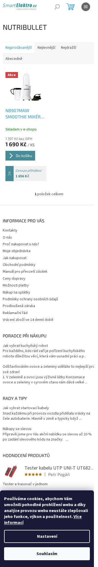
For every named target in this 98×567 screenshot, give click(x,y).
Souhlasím (46, 554)
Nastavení (47, 536)
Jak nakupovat (14, 258)
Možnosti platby (16, 285)
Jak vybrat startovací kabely (26, 408)
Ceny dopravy (14, 278)
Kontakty (10, 230)
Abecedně (13, 58)
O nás (7, 237)
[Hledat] (57, 6)
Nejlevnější (46, 47)
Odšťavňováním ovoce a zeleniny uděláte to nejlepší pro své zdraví (49, 369)
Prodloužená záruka (19, 306)
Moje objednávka (16, 251)
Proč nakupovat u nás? (21, 244)
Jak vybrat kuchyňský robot (25, 345)
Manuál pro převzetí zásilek (25, 271)
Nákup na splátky (16, 292)
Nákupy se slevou (17, 429)
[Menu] (85, 6)
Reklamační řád (15, 313)
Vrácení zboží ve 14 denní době (28, 319)
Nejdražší (68, 47)
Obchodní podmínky (19, 265)
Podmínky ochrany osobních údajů (30, 299)
